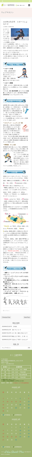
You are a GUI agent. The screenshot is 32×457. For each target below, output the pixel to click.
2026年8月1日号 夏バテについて (11, 329)
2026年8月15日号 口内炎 (9, 326)
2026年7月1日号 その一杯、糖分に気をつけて (15, 333)
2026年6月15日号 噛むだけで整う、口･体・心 (15, 336)
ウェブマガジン (7, 310)
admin (5, 26)
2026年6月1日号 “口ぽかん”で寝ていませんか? (15, 339)
